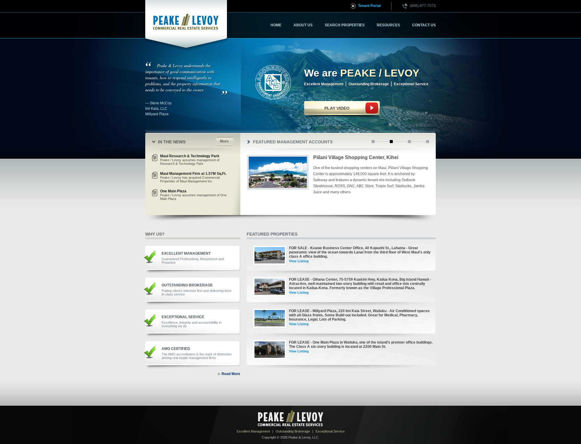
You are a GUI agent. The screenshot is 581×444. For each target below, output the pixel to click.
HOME (276, 25)
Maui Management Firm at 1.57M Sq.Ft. (193, 177)
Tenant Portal (369, 6)
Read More (231, 374)
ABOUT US (303, 25)
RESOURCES (388, 25)
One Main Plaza (193, 195)
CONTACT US (424, 25)
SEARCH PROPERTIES (345, 25)
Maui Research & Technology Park (189, 159)
